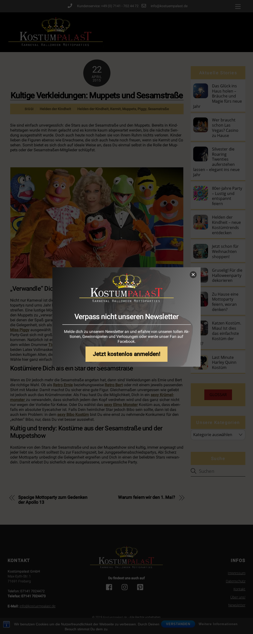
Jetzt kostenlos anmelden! (126, 354)
